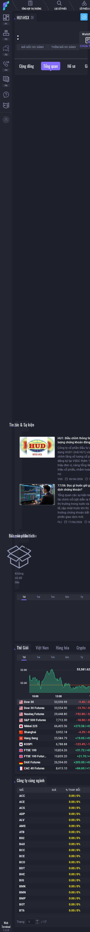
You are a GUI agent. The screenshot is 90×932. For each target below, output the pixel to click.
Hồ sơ (71, 66)
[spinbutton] (33, 922)
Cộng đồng (26, 66)
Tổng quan (50, 66)
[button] (37, 920)
